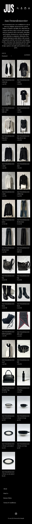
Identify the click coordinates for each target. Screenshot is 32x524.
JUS (13, 518)
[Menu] (29, 8)
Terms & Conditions (9, 503)
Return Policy (7, 498)
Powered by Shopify (19, 518)
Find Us (5, 493)
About (5, 489)
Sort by (4, 53)
